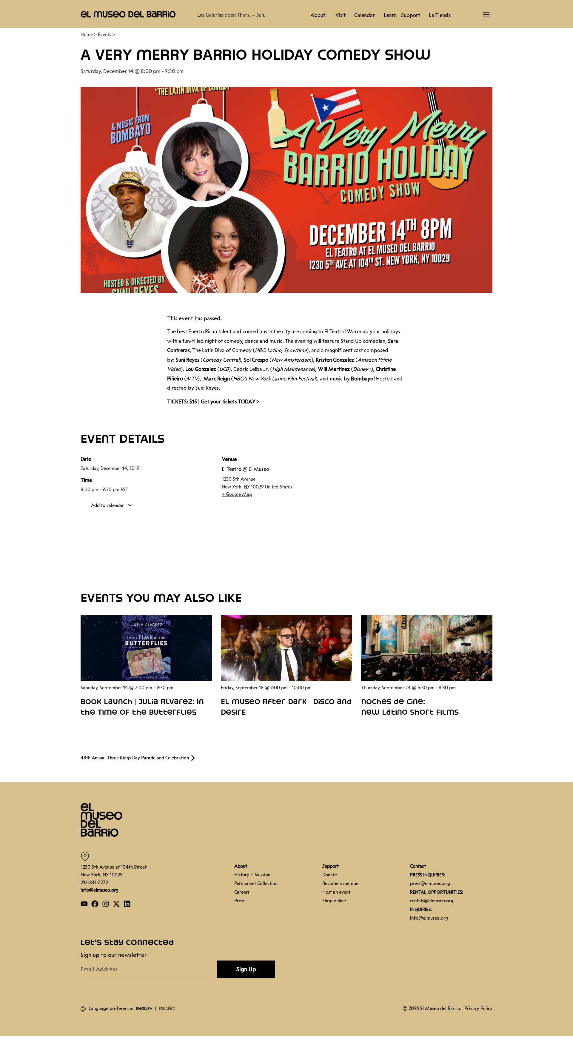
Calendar (364, 15)
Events (104, 31)
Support (410, 15)
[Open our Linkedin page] (127, 900)
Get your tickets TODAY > (230, 398)
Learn (390, 15)
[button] (128, 14)
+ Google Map (237, 491)
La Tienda (440, 15)
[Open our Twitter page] (116, 900)
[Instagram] (105, 900)
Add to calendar (108, 502)
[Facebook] (94, 900)
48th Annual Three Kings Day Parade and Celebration (135, 755)
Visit (340, 15)
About (317, 15)
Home (87, 31)
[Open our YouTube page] (84, 900)
